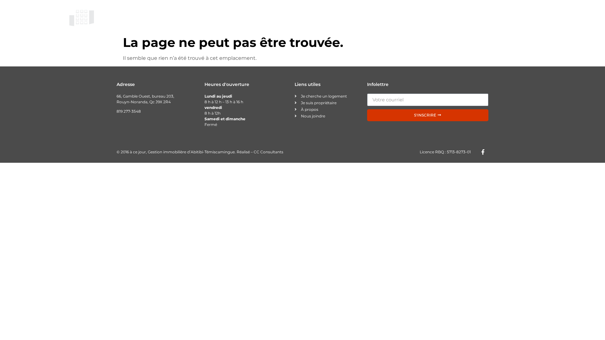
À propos (475, 17)
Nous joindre (516, 17)
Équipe (442, 17)
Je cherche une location (327, 17)
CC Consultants (268, 152)
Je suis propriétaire (395, 17)
